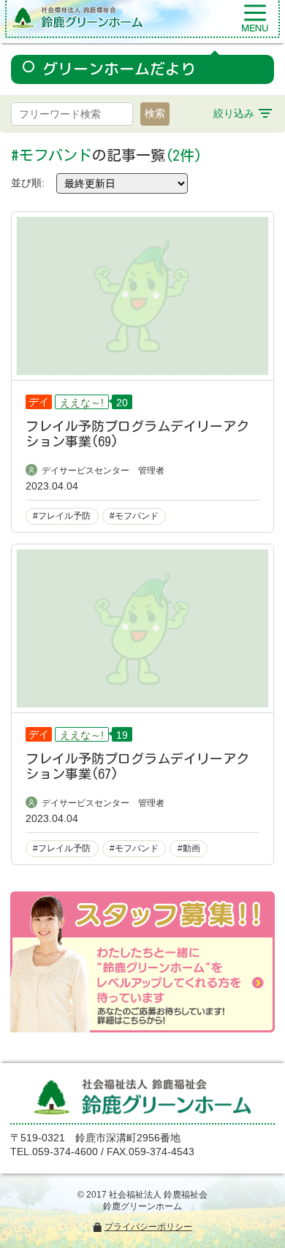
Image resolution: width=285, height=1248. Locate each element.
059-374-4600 (65, 1151)
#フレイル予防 (62, 516)
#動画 (189, 848)
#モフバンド (134, 516)
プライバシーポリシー (148, 1227)
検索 (155, 113)
